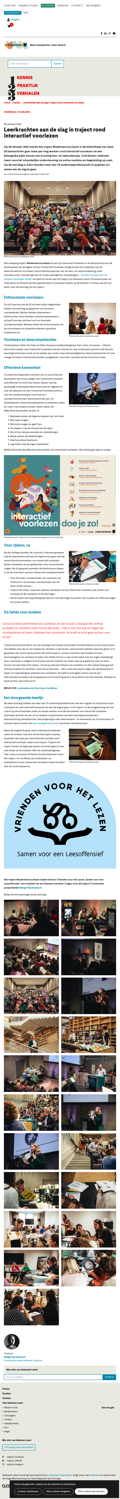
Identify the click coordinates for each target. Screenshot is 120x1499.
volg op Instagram (14, 1464)
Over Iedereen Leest (12, 1403)
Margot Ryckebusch (30, 888)
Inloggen (15, 19)
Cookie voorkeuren (28, 1491)
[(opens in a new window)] (101, 33)
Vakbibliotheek (28, 6)
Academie (48, 6)
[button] (92, 318)
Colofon (6, 1398)
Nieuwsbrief (93, 6)
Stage (7, 1432)
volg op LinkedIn (14, 1461)
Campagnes (10, 1416)
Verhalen (28, 94)
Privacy (6, 1389)
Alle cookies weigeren (58, 1491)
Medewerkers (11, 1412)
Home (7, 103)
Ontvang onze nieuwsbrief (19, 1447)
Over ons (10, 6)
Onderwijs (10, 112)
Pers (6, 1428)
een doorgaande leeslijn (46, 723)
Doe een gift (12, 13)
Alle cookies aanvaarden (91, 1491)
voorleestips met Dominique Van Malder (37, 688)
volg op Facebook (15, 1457)
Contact (77, 6)
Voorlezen (24, 112)
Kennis (25, 78)
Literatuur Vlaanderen (60, 1475)
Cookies (6, 1394)
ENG (25, 13)
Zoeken (57, 63)
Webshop (62, 6)
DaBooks (94, 1475)
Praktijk (27, 86)
